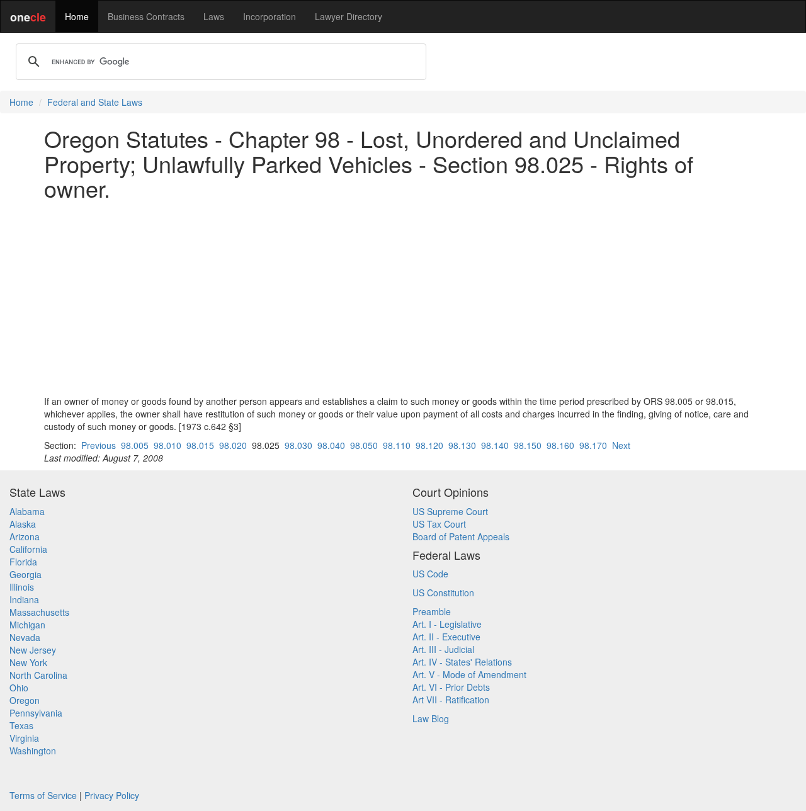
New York (28, 662)
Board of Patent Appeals (460, 536)
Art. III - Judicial (443, 649)
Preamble (431, 611)
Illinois (21, 587)
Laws (213, 16)
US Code (430, 573)
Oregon (24, 700)
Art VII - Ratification (450, 699)
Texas (21, 725)
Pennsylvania (35, 712)
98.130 (462, 445)
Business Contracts (146, 16)
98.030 (298, 445)
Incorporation (269, 16)
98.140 (495, 445)
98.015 (200, 445)
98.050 (364, 445)
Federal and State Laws (94, 102)
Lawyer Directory (348, 16)
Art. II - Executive (446, 636)
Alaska (22, 524)
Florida (23, 561)
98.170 (593, 445)
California (28, 549)
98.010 (167, 445)
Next (621, 445)
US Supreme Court (450, 511)
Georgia (25, 574)
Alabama (27, 511)
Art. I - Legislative (447, 624)
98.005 (135, 445)
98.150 (528, 445)
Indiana (24, 599)
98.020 (233, 445)
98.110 (397, 445)
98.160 (560, 445)
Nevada (24, 637)
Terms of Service (43, 795)
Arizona (24, 536)
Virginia (24, 738)
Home (77, 16)
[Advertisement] (403, 298)
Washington (32, 750)
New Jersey (32, 650)
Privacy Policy (111, 795)
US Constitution (443, 592)
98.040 (331, 445)
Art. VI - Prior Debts (451, 687)
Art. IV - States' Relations (462, 661)
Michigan (27, 624)
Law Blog (430, 718)
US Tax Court (439, 524)
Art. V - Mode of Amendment (469, 674)
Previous (98, 445)
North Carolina (38, 675)
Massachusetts (39, 612)
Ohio (18, 687)
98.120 (429, 445)
